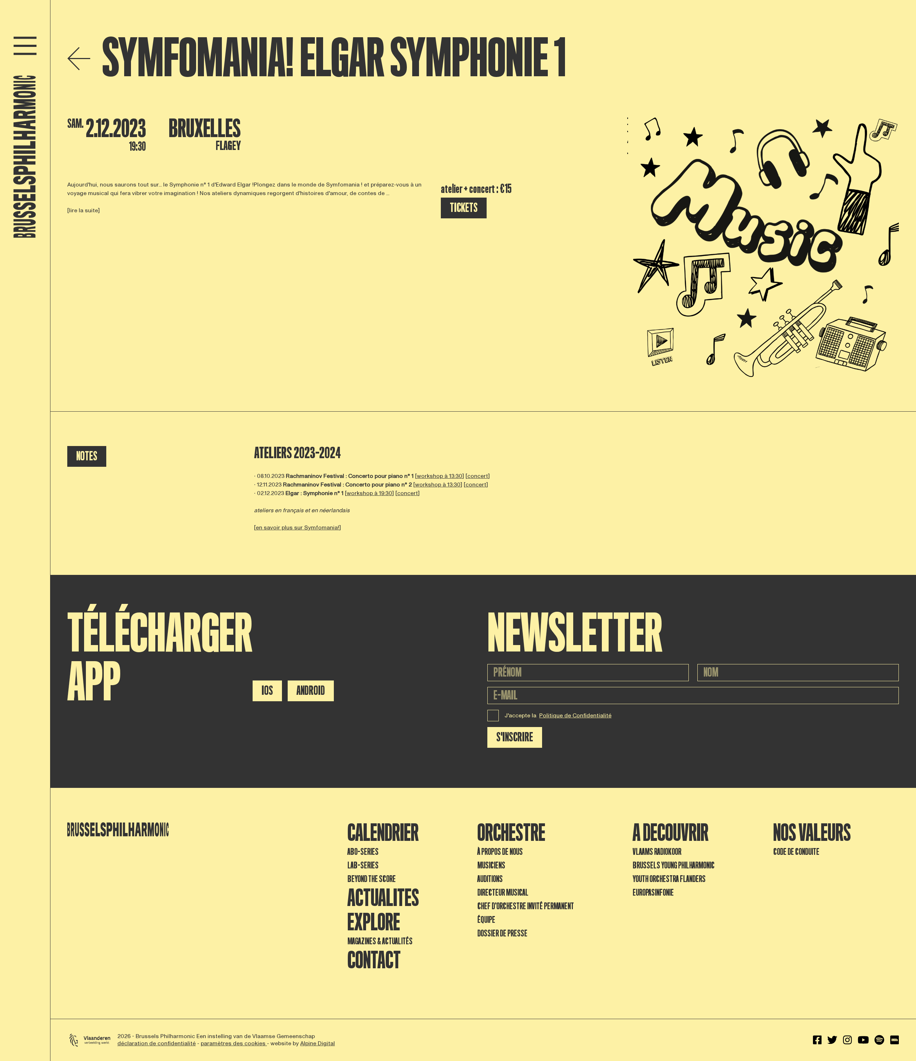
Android (311, 691)
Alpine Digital (317, 1043)
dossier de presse (502, 933)
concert (477, 476)
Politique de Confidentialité (575, 715)
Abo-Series (363, 852)
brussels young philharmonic (674, 865)
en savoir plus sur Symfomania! (297, 528)
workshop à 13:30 (439, 476)
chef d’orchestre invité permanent (525, 906)
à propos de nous (500, 852)
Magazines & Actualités (380, 941)
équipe (486, 920)
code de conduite (796, 852)
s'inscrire (514, 737)
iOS (267, 691)
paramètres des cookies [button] (234, 1043)
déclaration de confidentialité (156, 1043)
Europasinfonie (653, 892)
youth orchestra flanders (669, 879)
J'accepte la (558, 716)
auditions (490, 879)
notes (86, 456)
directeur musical (502, 892)
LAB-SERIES (363, 865)
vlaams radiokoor (657, 852)
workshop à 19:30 (369, 493)
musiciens (491, 865)
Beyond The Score (371, 879)
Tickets (464, 208)
